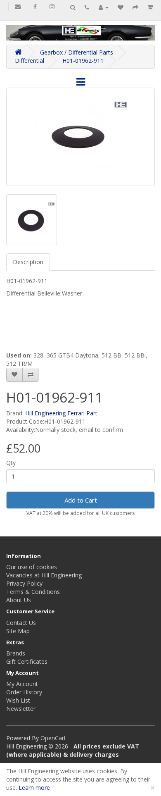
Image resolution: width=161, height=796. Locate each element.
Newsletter (21, 709)
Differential (29, 60)
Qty (11, 463)
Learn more (34, 787)
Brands (15, 653)
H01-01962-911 (83, 60)
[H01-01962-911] (80, 137)
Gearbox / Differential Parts (76, 52)
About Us (18, 600)
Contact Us (21, 623)
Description (28, 262)
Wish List (18, 700)
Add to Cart (80, 500)
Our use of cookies (31, 567)
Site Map (18, 631)
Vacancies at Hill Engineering (44, 575)
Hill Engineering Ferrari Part (61, 413)
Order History (24, 692)
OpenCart (53, 738)
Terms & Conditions (33, 592)
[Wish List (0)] (120, 7)
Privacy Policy (24, 583)
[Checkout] (135, 7)
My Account (22, 684)
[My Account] (104, 7)
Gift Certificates (26, 661)
